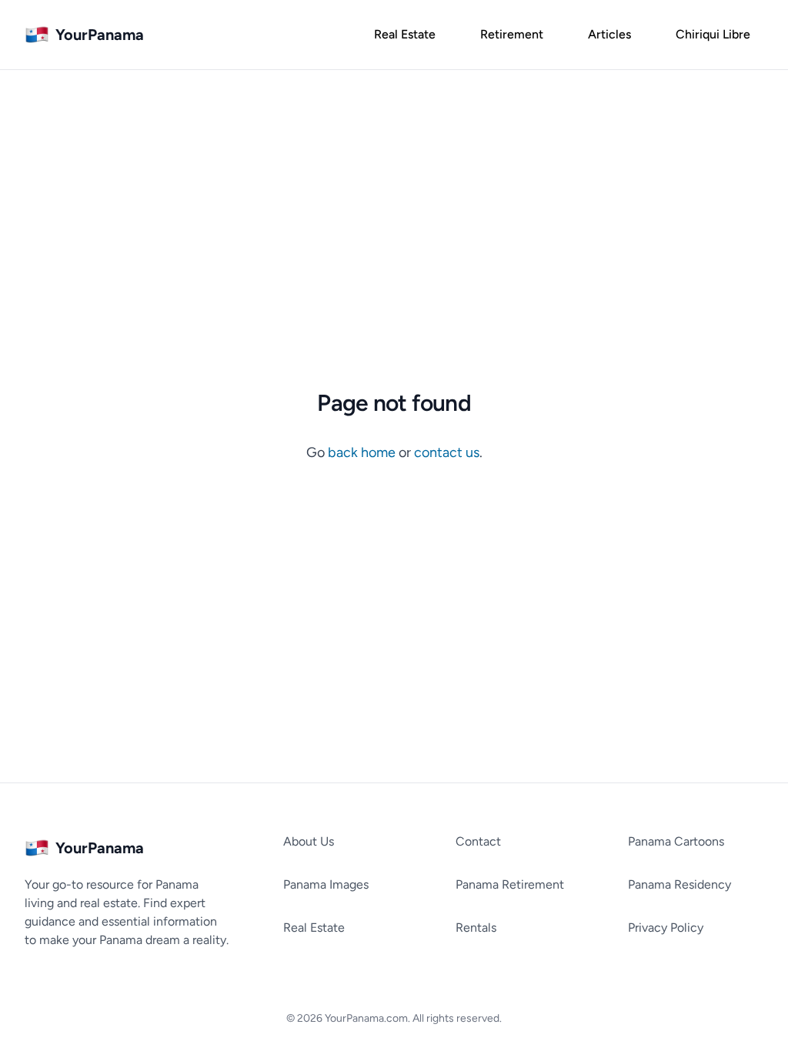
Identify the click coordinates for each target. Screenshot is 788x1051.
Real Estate (314, 927)
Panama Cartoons (676, 841)
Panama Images (326, 884)
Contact (478, 841)
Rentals (476, 927)
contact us (446, 452)
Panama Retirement (510, 884)
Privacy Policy (665, 927)
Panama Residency (679, 884)
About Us (308, 841)
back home (363, 452)
